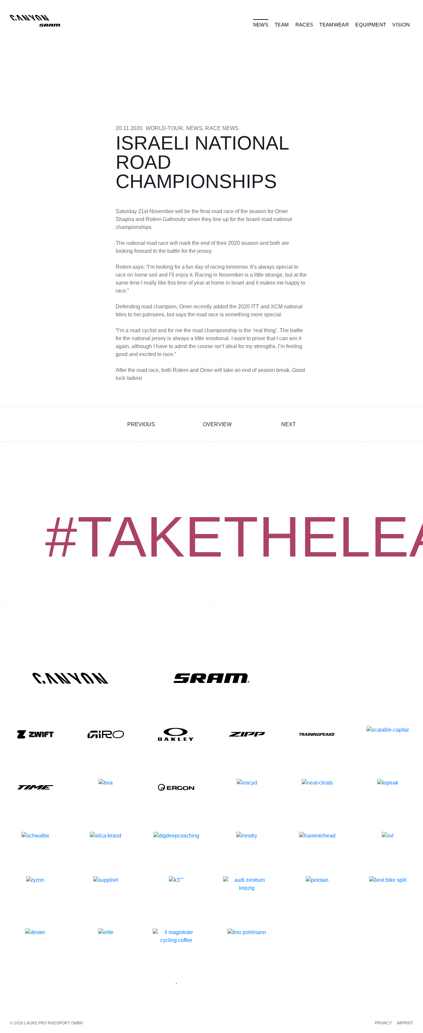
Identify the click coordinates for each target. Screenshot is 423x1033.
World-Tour (164, 128)
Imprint (405, 1023)
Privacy (383, 1023)
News (194, 128)
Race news (222, 128)
